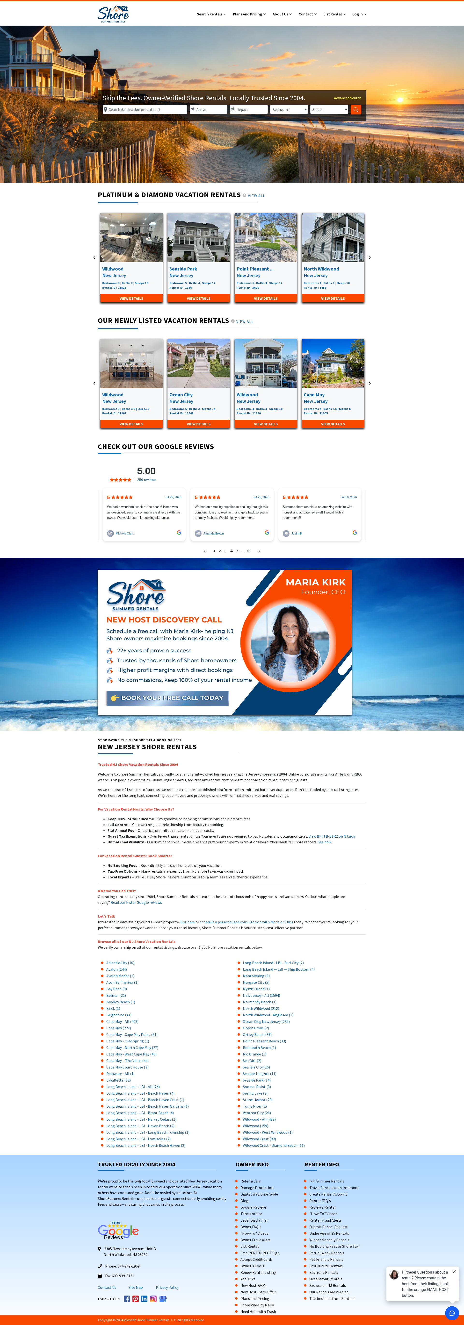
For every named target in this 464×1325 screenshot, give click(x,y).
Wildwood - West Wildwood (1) (268, 1132)
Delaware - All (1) (120, 1073)
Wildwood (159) (255, 1125)
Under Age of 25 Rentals (329, 1233)
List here (187, 921)
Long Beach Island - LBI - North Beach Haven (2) (145, 1145)
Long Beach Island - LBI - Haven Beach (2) (140, 1125)
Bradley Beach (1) (120, 1001)
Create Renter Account (328, 1194)
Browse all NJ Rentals (327, 1285)
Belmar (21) (116, 995)
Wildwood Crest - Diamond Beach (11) (274, 1145)
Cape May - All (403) (122, 1021)
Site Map (136, 1287)
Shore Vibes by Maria (257, 1305)
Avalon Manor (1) (120, 975)
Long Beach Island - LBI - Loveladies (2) (138, 1138)
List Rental (333, 14)
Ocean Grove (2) (256, 1028)
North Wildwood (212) (261, 1008)
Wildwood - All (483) (259, 1119)
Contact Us (107, 1287)
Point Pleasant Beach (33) (264, 1041)
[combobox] (145, 109)
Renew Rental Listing (258, 1272)
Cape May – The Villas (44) (127, 1060)
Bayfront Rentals (323, 1272)
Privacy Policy (167, 1287)
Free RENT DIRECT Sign (260, 1252)
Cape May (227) (118, 1028)
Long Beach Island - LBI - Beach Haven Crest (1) (145, 1099)
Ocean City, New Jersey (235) (266, 1021)
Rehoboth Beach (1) (259, 1047)
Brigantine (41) (118, 1014)
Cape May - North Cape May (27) (132, 1047)
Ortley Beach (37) (257, 1034)
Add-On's (247, 1278)
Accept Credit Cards (256, 1259)
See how (324, 842)
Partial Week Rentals (326, 1252)
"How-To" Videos (254, 1233)
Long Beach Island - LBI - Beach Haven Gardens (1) (147, 1106)
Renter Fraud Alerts (325, 1220)
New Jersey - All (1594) (261, 995)
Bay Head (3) (116, 988)
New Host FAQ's (253, 1285)
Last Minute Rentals (326, 1265)
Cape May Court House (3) (127, 1067)
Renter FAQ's (320, 1200)
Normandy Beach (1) (259, 1001)
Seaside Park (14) (257, 1080)
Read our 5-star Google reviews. (137, 902)
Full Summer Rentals (326, 1181)
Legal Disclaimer (254, 1220)
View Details (131, 298)
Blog (244, 1200)
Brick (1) (113, 1008)
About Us (281, 14)
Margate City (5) (256, 982)
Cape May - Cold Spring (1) (127, 1041)
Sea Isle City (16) (256, 1067)
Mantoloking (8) (256, 975)
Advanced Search (347, 97)
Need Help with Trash (258, 1311)
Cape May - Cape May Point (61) (132, 1034)
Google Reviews (253, 1207)
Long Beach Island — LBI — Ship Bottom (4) (279, 969)
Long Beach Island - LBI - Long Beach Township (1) (147, 1132)
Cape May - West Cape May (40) (131, 1054)
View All (256, 195)
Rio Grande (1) (254, 1054)
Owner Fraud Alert (255, 1239)
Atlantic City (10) (120, 962)
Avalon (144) (116, 969)
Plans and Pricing (248, 14)
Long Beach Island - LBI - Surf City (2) (273, 962)
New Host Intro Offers (258, 1291)
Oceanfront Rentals (325, 1278)
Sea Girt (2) (252, 1060)
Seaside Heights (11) (259, 1073)
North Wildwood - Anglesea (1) (268, 1014)
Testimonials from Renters (332, 1298)
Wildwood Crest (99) (259, 1138)
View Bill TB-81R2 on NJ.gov (331, 836)
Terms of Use (251, 1213)
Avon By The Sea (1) (122, 982)
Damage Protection (256, 1187)
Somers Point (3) (257, 1086)
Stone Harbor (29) (258, 1099)
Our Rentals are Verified (328, 1291)
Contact (306, 14)
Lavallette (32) (118, 1080)
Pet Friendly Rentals (326, 1259)
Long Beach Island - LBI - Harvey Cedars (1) (141, 1119)
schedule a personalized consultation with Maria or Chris (247, 921)
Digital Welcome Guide (259, 1194)
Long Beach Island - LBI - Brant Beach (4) (140, 1112)
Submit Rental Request (328, 1226)
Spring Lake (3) (255, 1093)
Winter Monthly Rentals (329, 1239)
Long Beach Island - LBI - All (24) (133, 1086)
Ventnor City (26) (257, 1112)
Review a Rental (322, 1207)
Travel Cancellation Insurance (334, 1187)
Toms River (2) (255, 1106)
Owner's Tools (252, 1265)
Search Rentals (210, 14)
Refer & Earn (250, 1181)
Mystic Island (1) (256, 988)
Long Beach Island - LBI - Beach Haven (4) (140, 1093)
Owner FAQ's (250, 1226)
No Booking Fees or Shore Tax (333, 1246)
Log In (357, 14)
